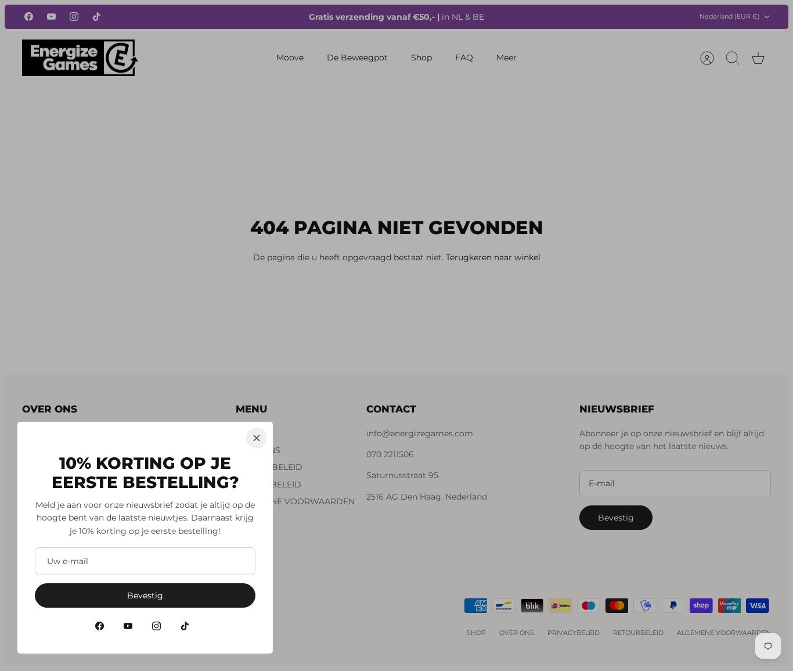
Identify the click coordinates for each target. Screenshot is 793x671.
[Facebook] (99, 626)
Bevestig (145, 595)
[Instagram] (156, 626)
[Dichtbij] (256, 438)
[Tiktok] (185, 626)
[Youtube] (128, 626)
